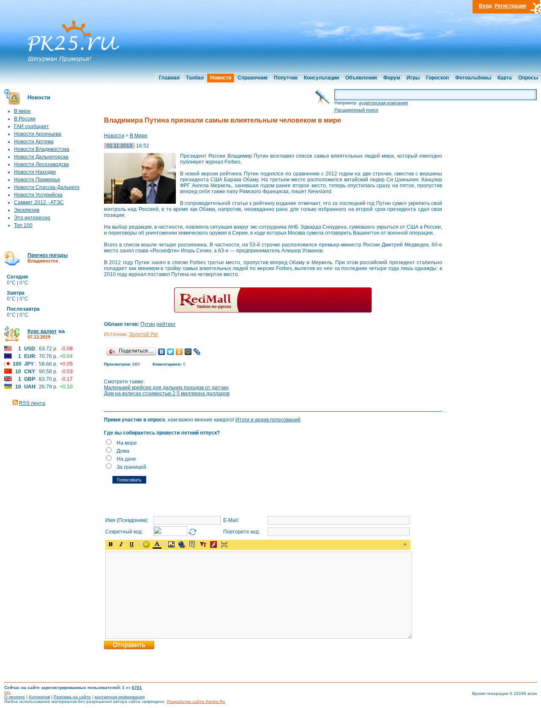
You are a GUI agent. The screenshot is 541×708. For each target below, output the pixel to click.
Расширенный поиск (356, 109)
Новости (220, 78)
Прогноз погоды (47, 255)
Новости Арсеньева (37, 134)
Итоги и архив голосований (268, 420)
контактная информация (120, 696)
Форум (391, 78)
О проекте (14, 696)
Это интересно (32, 218)
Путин (147, 324)
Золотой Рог (143, 334)
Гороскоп (437, 78)
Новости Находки (35, 172)
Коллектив (39, 696)
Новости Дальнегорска (41, 157)
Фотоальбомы (473, 78)
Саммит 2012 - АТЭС (39, 202)
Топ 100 (23, 225)
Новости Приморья (37, 180)
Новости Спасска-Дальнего (46, 187)
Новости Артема (34, 142)
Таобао (195, 78)
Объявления (361, 78)
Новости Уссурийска (38, 195)
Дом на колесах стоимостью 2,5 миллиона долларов (167, 393)
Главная (169, 78)
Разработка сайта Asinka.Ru (196, 701)
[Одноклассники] (179, 351)
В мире (22, 111)
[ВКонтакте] (161, 351)
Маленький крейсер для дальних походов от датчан (166, 388)
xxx (7, 692)
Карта (504, 78)
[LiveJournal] (197, 351)
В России (25, 119)
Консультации (321, 78)
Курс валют (42, 331)
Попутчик (286, 78)
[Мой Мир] (188, 351)
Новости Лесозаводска (41, 164)
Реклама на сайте (72, 696)
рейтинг (165, 324)
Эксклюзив (26, 210)
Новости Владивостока (41, 149)
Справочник (253, 78)
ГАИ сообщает (31, 126)
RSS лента (32, 403)
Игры (413, 78)
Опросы (528, 78)
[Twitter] (170, 351)
